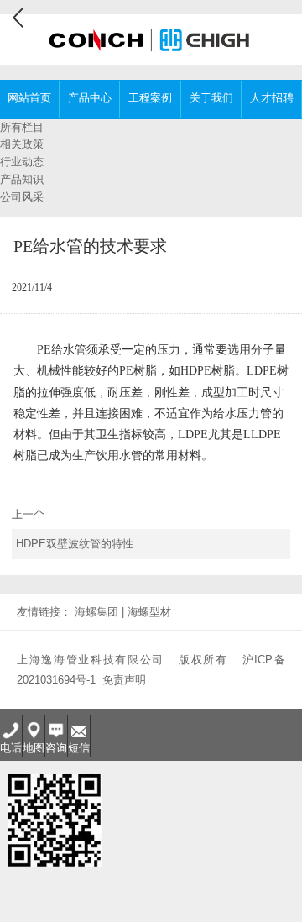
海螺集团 (96, 611)
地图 (33, 747)
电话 (11, 747)
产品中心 (90, 98)
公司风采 (22, 197)
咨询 (56, 747)
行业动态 (22, 161)
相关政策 (22, 144)
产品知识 (22, 179)
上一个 (72, 529)
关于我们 (211, 98)
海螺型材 (149, 611)
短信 (79, 747)
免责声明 (124, 679)
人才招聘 (272, 98)
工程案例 (150, 98)
